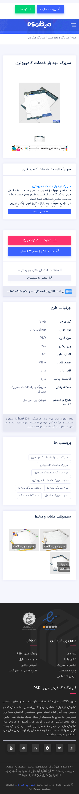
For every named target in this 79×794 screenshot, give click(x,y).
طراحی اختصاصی (66, 676)
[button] (13, 103)
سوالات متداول (28, 659)
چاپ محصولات (67, 671)
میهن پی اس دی (25, 785)
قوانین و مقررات (66, 665)
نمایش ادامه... (39, 211)
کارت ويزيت (24, 717)
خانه (73, 38)
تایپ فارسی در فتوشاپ (23, 671)
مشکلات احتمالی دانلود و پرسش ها (38, 270)
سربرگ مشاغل (36, 38)
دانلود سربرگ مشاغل (56, 495)
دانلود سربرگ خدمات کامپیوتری (50, 480)
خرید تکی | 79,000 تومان (37, 251)
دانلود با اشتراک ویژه (37, 240)
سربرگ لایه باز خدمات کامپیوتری (49, 457)
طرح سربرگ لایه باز (57, 488)
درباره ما (71, 654)
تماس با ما (70, 659)
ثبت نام (23, 9)
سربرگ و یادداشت (58, 38)
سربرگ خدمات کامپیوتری (54, 465)
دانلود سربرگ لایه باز (29, 488)
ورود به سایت (48, 9)
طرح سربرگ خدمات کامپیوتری (51, 472)
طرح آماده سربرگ (29, 495)
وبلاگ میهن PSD (27, 654)
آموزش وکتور (29, 665)
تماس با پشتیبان (37, 278)
